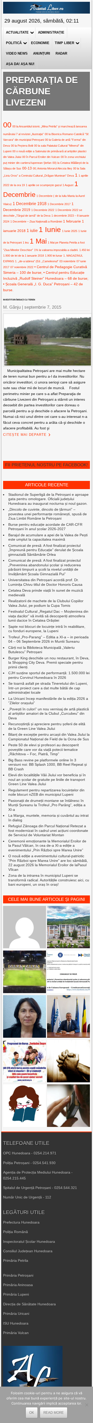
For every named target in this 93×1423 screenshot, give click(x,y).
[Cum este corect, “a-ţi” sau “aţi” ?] (24, 928)
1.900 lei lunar (53, 255)
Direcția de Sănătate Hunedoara (29, 1304)
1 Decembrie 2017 (59, 204)
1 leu (26, 242)
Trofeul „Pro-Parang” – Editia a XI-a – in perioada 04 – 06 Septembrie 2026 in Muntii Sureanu (48, 639)
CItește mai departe (25, 435)
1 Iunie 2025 (69, 231)
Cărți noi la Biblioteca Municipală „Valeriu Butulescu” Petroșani (41, 649)
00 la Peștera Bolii (22, 145)
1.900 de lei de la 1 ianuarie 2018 (23, 255)
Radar (61, 53)
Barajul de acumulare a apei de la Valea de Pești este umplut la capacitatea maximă (48, 537)
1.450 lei (84, 249)
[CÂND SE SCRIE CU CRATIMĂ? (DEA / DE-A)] (24, 1106)
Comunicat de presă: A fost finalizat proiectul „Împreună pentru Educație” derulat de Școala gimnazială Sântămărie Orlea (45, 550)
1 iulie (32, 230)
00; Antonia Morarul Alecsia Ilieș (52, 168)
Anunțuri (41, 53)
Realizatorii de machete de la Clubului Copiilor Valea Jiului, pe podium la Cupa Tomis (45, 603)
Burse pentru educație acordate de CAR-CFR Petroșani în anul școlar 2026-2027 (45, 526)
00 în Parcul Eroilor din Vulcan (41, 156)
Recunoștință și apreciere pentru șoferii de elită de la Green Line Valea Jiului (46, 726)
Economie (40, 43)
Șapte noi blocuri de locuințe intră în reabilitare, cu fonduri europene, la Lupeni (46, 628)
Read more (53, 1413)
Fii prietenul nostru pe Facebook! (46, 464)
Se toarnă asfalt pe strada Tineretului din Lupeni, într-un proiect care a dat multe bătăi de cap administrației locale (48, 687)
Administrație (51, 32)
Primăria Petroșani (18, 1275)
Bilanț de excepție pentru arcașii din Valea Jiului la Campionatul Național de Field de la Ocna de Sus (49, 736)
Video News (17, 53)
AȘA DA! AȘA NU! (20, 64)
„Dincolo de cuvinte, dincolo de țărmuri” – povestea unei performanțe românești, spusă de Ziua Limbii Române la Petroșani (47, 513)
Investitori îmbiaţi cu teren (19, 300)
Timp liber (64, 43)
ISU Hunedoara (15, 1323)
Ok (31, 1413)
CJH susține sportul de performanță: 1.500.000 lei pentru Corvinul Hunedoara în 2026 (49, 675)
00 (7, 124)
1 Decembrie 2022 (42, 209)
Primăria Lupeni (16, 1294)
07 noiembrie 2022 (21, 267)
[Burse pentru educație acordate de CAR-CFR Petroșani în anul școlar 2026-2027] (24, 1061)
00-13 (27, 168)
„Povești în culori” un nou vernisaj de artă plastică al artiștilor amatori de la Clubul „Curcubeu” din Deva (48, 713)
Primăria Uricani (16, 1313)
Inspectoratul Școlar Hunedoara (29, 1241)
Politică (14, 43)
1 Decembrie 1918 (30, 203)
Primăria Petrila (15, 1260)
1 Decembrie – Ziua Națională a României (36, 221)
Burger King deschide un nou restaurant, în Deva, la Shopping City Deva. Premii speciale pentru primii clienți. (48, 662)
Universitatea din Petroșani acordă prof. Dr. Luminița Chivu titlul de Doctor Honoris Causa (45, 582)
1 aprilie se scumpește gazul (43, 185)
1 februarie (72, 221)
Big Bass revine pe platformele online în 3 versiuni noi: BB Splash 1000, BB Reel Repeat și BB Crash (47, 764)
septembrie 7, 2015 (42, 307)
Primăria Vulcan (16, 1333)
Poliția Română (15, 1232)
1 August (68, 185)
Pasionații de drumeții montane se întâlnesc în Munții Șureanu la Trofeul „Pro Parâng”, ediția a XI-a (47, 805)
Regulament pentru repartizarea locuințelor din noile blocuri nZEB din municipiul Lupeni (46, 792)
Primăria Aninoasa (18, 1285)
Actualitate (17, 32)
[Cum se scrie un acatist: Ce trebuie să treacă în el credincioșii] (68, 1061)
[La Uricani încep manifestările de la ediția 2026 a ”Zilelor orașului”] (68, 1017)
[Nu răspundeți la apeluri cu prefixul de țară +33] (68, 1106)
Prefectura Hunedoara (21, 1222)
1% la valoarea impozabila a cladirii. (56, 249)
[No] (86, 1404)
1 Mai (38, 241)
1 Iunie (50, 230)
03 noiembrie (67, 261)
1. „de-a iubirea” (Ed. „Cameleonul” (36, 261)
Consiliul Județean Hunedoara (27, 1251)
